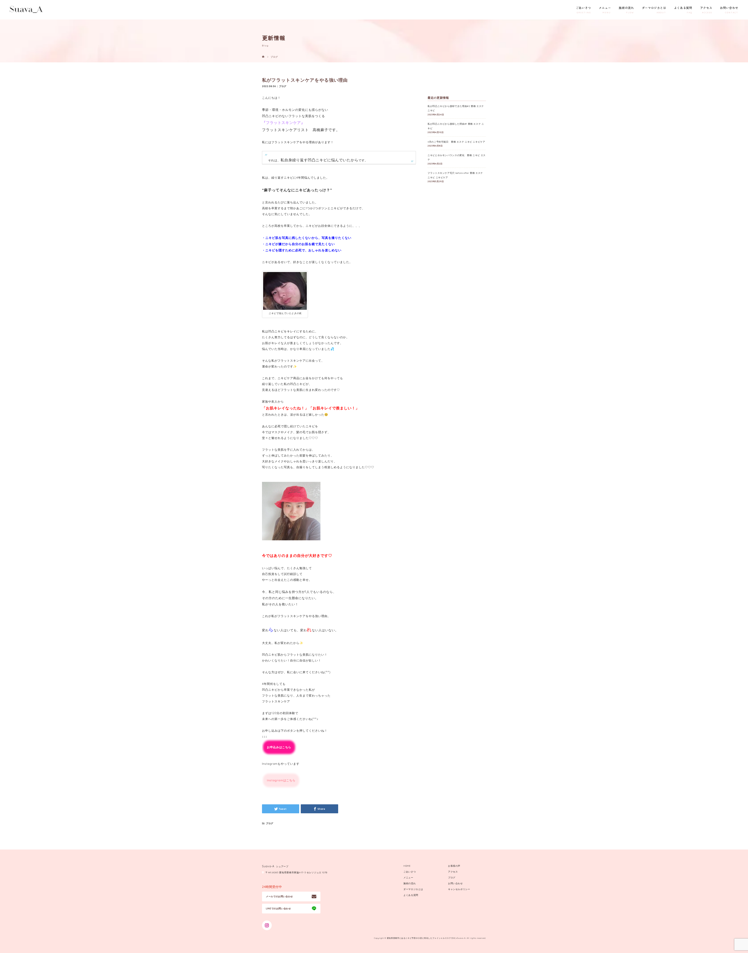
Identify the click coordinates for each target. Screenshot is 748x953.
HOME (407, 865)
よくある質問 (683, 8)
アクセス (706, 8)
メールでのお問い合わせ (279, 896)
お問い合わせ (729, 8)
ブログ (282, 86)
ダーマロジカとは (654, 8)
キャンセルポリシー (459, 889)
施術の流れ (626, 8)
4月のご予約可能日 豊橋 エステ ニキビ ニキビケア (456, 141)
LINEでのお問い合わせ (278, 908)
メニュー (605, 8)
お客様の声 (454, 865)
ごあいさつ (583, 8)
